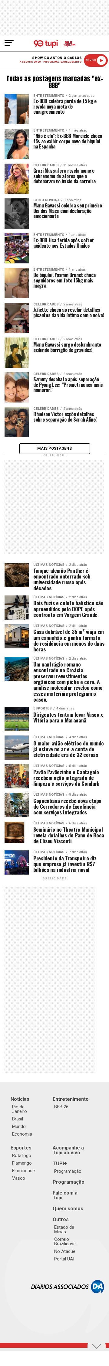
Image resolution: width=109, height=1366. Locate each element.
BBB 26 (61, 1107)
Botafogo (21, 1155)
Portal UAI (64, 1259)
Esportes (21, 1148)
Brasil (17, 1119)
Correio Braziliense (65, 1242)
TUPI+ (60, 1163)
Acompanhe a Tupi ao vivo (68, 1150)
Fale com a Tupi (65, 1195)
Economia (22, 1134)
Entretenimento (71, 1099)
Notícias (20, 1099)
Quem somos (68, 1208)
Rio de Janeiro (19, 1109)
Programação (67, 1171)
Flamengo (22, 1163)
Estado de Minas (64, 1229)
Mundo (19, 1126)
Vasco (18, 1178)
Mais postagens (54, 448)
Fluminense (23, 1170)
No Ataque (64, 1251)
